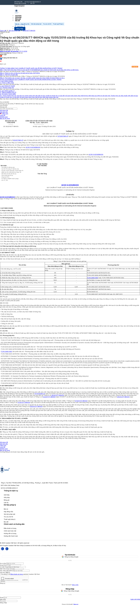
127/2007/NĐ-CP (62, 136)
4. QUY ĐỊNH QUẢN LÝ (7, 91)
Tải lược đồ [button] (3, 107)
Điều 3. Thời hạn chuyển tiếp (9, 74)
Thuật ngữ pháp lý (9, 519)
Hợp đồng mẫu (25, 24)
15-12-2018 (13, 51)
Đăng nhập (75, 585)
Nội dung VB (4, 110)
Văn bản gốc (4, 112)
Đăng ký (76, 604)
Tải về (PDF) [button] (4, 105)
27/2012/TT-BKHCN (24, 402)
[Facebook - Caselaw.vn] (2, 548)
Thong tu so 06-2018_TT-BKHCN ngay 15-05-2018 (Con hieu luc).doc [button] (22, 104)
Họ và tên (3, 563)
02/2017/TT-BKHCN (49, 397)
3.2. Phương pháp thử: (7, 87)
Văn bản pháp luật (36, 24)
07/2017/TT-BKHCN (81, 401)
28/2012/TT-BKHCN (57, 395)
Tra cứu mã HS (47, 24)
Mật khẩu (3, 569)
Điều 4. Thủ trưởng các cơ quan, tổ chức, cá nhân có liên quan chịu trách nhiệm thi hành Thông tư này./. (32, 78)
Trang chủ (3, 30)
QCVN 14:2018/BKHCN (33, 147)
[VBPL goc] (1, 62)
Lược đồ (2, 115)
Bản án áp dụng (5, 118)
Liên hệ (32, 3)
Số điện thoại (4, 567)
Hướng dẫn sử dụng (20, 3)
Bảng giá (6, 500)
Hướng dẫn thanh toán (11, 536)
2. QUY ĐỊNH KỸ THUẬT (7, 86)
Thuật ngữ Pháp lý (58, 24)
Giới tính (2, 572)
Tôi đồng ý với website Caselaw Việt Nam (20, 574)
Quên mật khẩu (135, 599)
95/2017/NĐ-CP (18, 140)
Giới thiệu (7, 495)
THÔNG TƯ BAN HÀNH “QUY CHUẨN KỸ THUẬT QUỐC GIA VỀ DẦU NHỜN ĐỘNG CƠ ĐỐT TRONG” (31, 68)
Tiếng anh (5, 113)
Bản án (17, 24)
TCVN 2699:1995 (92, 277)
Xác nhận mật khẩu (6, 570)
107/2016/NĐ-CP (39, 393)
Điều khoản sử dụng (10, 528)
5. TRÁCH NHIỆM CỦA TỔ (8, 92)
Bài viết (17, 20)
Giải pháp (7, 497)
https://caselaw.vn (26, 545)
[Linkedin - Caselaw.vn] (6, 548)
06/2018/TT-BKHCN (29, 30)
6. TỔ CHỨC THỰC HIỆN (8, 94)
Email (1, 565)
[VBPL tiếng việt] (1, 56)
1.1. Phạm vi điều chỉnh (7, 83)
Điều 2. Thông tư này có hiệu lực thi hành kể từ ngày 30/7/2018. (20, 73)
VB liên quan (4, 117)
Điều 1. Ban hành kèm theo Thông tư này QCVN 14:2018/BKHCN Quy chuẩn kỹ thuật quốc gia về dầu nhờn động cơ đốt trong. (39, 70)
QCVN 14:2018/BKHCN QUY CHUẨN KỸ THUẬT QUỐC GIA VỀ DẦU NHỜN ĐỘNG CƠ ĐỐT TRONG (30, 79)
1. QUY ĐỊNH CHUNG (6, 81)
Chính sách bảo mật (10, 531)
